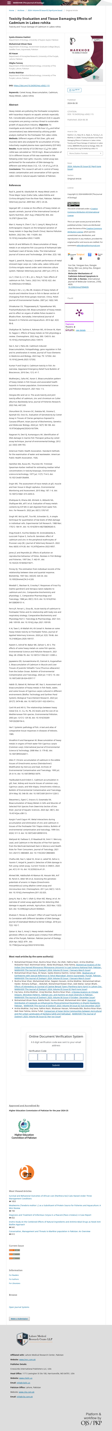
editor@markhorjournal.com (88, 245)
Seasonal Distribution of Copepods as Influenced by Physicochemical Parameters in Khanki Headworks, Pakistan (57, 1003)
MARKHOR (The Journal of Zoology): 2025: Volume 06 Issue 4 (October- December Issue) (54, 997)
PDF (75, 90)
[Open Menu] (9, 2)
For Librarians (14, 1283)
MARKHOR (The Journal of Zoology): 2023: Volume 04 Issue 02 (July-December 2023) (62, 1005)
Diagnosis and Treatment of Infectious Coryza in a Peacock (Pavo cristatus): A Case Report (50, 1215)
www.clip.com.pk (26, 1392)
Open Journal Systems (19, 1307)
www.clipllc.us (25, 1378)
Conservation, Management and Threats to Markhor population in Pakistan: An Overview (49, 1231)
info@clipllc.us (23, 1382)
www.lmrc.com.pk (27, 1359)
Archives (20, 10)
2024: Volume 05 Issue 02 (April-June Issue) (45, 10)
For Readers (14, 1275)
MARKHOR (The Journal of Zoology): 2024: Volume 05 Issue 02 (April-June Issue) (50, 989)
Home (11, 10)
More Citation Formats (78, 153)
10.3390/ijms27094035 (78, 287)
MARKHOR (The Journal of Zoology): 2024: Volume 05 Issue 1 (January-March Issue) (52, 970)
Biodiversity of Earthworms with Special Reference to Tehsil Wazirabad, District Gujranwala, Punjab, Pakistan (57, 974)
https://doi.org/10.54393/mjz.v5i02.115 (32, 85)
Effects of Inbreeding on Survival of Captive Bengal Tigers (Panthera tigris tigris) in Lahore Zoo (58, 986)
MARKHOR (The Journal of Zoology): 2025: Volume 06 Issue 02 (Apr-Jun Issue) (55, 1015)
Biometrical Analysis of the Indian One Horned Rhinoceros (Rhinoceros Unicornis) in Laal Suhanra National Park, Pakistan (57, 966)
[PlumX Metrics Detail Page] (79, 312)
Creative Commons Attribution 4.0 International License (83, 212)
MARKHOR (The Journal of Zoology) (28, 3)
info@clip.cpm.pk (25, 1396)
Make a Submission (19, 1319)
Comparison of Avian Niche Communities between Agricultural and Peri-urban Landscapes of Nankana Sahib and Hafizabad (58, 1012)
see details (81, 330)
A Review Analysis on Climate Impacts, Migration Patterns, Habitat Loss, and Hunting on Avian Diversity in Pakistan (56, 993)
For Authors (14, 1279)
